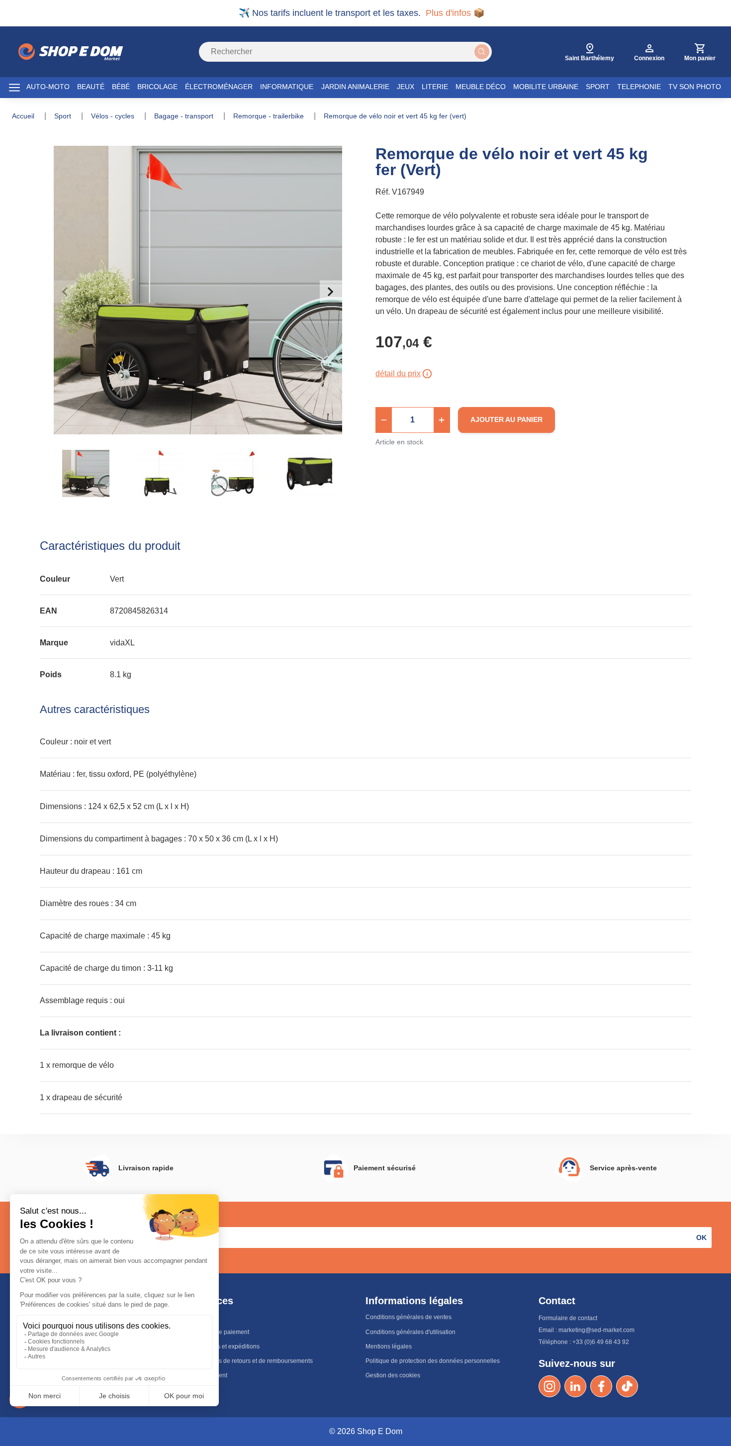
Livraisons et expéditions (226, 1346)
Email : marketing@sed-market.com (587, 1330)
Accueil (24, 116)
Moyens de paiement (220, 1332)
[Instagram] (549, 1386)
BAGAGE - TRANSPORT (184, 116)
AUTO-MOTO (48, 87)
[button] (384, 420)
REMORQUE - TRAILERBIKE (269, 116)
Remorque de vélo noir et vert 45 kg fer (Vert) (395, 116)
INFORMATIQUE (286, 87)
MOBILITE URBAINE (545, 87)
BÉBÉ (121, 87)
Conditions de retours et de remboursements (252, 1360)
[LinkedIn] (575, 1386)
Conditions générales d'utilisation (411, 1332)
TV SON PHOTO (694, 87)
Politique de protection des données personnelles (433, 1360)
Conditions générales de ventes (409, 1317)
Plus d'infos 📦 (455, 13)
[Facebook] (601, 1386)
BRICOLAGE (157, 87)
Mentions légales (389, 1346)
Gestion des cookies (393, 1375)
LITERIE (435, 87)
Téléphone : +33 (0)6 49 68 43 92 (584, 1342)
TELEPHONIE (639, 87)
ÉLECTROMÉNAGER (219, 87)
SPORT (598, 87)
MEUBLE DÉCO (481, 87)
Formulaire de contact (568, 1318)
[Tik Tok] (627, 1386)
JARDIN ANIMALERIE (355, 87)
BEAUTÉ (90, 87)
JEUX (405, 87)
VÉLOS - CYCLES (113, 116)
